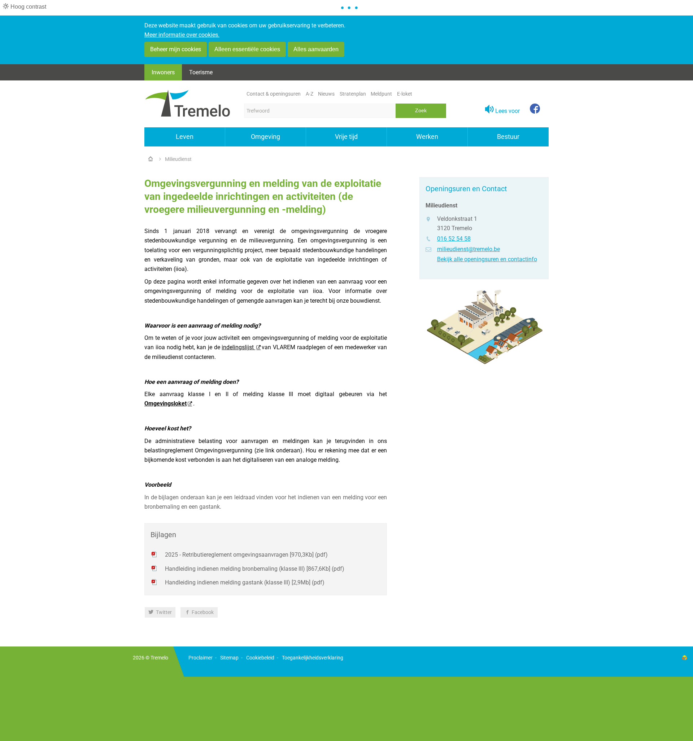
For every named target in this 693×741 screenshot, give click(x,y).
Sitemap (229, 658)
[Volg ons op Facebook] (535, 109)
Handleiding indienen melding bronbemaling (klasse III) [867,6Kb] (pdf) (254, 568)
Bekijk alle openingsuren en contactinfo (487, 259)
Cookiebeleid (260, 658)
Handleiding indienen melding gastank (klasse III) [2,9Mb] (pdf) (244, 582)
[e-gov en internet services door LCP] (684, 658)
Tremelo (159, 658)
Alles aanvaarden (316, 49)
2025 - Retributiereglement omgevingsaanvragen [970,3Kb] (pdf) (246, 554)
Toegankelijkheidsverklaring (312, 658)
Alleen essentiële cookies (247, 49)
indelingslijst (238, 347)
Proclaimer (200, 658)
